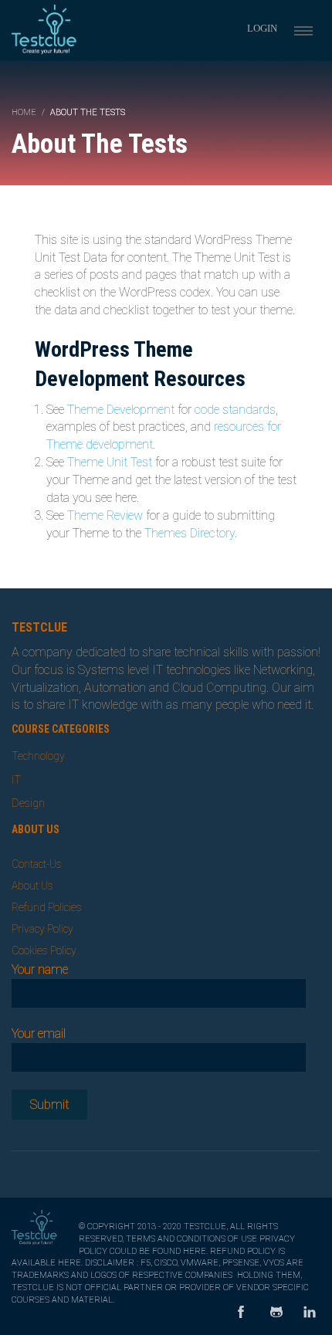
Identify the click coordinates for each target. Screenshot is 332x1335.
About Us (32, 885)
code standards (235, 409)
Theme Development (120, 409)
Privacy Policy (42, 929)
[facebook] (241, 1313)
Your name (40, 969)
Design (28, 803)
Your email (39, 1033)
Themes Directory (189, 533)
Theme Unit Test (109, 462)
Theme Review (105, 515)
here (194, 1251)
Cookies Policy (44, 950)
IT (16, 780)
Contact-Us (37, 864)
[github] (276, 1313)
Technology (38, 756)
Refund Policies (47, 907)
